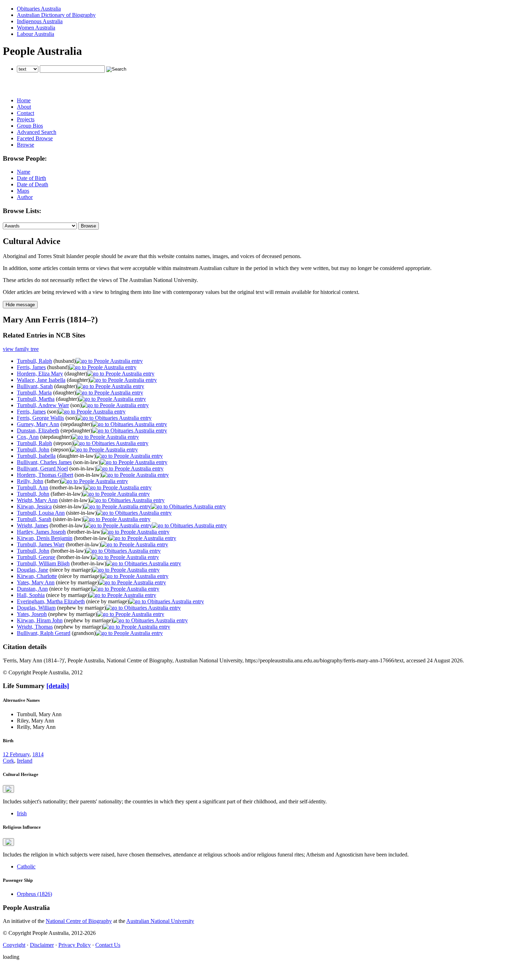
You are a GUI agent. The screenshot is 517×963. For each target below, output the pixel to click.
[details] (57, 685)
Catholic (26, 866)
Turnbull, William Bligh (43, 563)
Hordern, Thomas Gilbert (45, 475)
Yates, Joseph (32, 614)
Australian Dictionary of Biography (56, 15)
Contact (25, 113)
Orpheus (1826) (34, 894)
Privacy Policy (74, 945)
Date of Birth (31, 178)
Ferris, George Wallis (40, 418)
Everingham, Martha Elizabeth (51, 601)
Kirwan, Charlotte (37, 576)
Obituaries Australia (39, 9)
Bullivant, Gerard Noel (42, 468)
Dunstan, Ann (32, 589)
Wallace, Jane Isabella (41, 380)
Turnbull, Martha (36, 399)
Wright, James (32, 525)
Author (25, 197)
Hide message (20, 304)
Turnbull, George (36, 557)
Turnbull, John (33, 449)
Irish (22, 813)
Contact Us (107, 945)
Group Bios (30, 126)
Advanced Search (36, 132)
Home (24, 100)
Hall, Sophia (31, 595)
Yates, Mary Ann (36, 582)
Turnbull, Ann (32, 487)
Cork (8, 761)
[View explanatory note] (8, 789)
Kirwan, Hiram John (40, 620)
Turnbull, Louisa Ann (41, 513)
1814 (38, 754)
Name (23, 172)
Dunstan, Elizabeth (38, 431)
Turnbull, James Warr (40, 544)
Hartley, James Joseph (41, 532)
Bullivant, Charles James (44, 462)
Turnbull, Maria (34, 393)
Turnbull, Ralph (34, 361)
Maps (23, 191)
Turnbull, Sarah (34, 519)
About (24, 107)
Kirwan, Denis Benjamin (44, 538)
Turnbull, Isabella (36, 456)
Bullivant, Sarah (35, 386)
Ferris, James (31, 367)
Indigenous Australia (40, 21)
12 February (16, 754)
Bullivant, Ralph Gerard (43, 633)
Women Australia (36, 28)
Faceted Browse (35, 138)
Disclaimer (42, 945)
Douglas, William (36, 608)
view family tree (21, 349)
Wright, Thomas (35, 627)
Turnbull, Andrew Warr (43, 405)
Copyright (14, 945)
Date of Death (32, 184)
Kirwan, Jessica (34, 506)
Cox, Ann (28, 437)
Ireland (24, 761)
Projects (25, 119)
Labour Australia (35, 34)
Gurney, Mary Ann (38, 424)
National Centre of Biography (79, 921)
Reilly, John (30, 481)
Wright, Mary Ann (37, 500)
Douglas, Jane (32, 570)
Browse (25, 145)
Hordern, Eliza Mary (40, 374)
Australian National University (160, 921)
